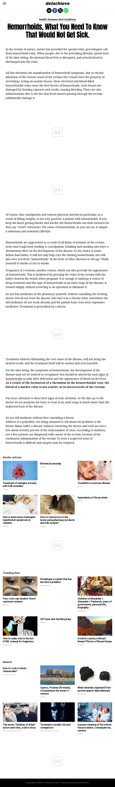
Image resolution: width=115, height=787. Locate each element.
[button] (4, 3)
